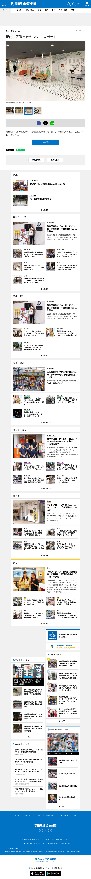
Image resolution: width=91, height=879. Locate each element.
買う (39, 10)
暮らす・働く (50, 10)
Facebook (69, 4)
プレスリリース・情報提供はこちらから (57, 839)
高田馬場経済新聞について (32, 839)
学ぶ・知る (63, 10)
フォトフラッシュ (13, 31)
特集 (73, 10)
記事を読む (45, 142)
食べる (18, 10)
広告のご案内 (66, 843)
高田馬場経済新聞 (23, 4)
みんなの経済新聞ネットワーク (45, 860)
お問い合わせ (53, 843)
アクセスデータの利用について (35, 843)
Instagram (79, 4)
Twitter (74, 4)
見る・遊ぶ (29, 10)
